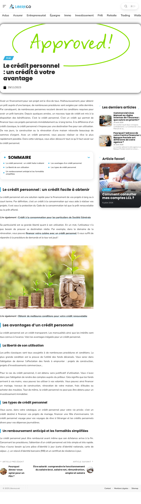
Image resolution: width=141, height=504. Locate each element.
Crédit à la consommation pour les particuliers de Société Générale (54, 217)
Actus (107, 190)
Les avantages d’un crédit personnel (66, 163)
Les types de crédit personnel (63, 167)
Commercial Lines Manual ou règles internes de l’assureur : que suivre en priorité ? (126, 116)
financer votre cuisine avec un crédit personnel (51, 233)
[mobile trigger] (5, 6)
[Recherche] (126, 6)
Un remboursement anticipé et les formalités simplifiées (25, 172)
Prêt (8, 58)
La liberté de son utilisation (17, 167)
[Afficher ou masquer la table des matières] (60, 157)
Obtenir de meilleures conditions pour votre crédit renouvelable (52, 316)
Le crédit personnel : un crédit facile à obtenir (25, 163)
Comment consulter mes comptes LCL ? (119, 196)
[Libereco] (19, 6)
